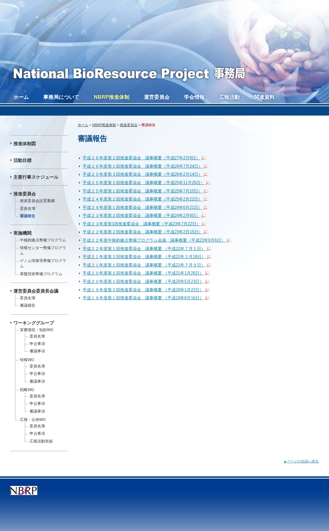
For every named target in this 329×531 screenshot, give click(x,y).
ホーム (21, 97)
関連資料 (264, 97)
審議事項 (37, 351)
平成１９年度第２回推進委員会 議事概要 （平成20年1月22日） (143, 289)
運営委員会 (157, 97)
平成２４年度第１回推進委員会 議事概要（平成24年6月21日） (142, 207)
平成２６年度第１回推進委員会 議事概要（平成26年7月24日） (142, 166)
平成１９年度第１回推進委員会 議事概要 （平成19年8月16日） (143, 297)
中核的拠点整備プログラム (43, 240)
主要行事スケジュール (35, 177)
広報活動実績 (41, 441)
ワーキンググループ (33, 322)
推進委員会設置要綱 (37, 201)
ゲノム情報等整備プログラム (43, 263)
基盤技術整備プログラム (41, 274)
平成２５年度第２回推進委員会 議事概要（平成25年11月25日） (144, 182)
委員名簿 (27, 208)
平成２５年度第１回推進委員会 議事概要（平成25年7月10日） (142, 191)
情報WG (27, 360)
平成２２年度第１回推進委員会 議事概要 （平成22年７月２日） (144, 248)
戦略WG (27, 390)
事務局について (61, 97)
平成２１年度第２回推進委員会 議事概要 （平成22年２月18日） (144, 256)
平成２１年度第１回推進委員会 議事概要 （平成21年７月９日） (144, 265)
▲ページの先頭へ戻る (301, 461)
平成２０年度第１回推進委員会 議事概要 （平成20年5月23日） (143, 281)
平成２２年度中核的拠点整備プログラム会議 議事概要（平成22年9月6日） (154, 240)
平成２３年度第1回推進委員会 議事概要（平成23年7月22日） (141, 223)
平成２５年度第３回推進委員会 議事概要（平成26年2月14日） (142, 174)
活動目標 (22, 160)
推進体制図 (24, 143)
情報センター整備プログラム (43, 250)
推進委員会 (129, 125)
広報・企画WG (33, 420)
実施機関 (22, 233)
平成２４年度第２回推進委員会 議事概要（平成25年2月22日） (142, 199)
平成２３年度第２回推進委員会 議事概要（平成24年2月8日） (141, 215)
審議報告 (27, 216)
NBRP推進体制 (111, 97)
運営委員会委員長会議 (35, 290)
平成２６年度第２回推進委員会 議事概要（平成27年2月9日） (141, 157)
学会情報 (194, 97)
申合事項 (37, 344)
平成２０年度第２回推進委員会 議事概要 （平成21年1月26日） (143, 273)
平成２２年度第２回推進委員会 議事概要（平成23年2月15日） (142, 231)
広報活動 (229, 97)
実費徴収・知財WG (36, 330)
